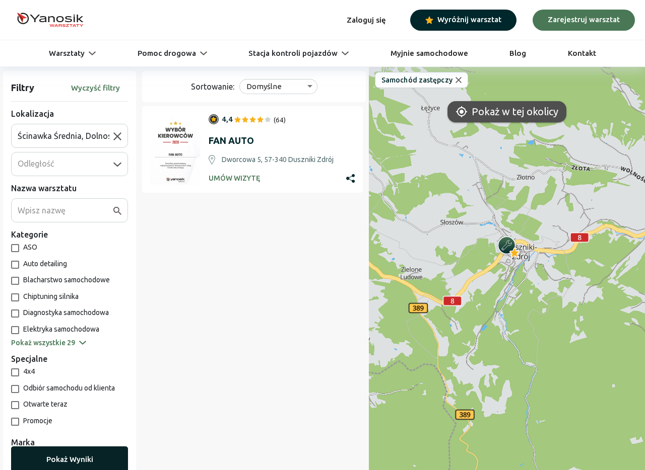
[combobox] (65, 135)
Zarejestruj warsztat (584, 19)
